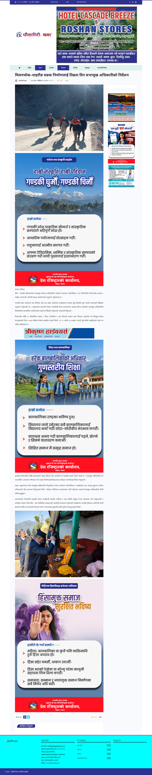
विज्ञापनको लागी (54, 2)
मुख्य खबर (79, 745)
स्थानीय (51, 68)
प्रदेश (40, 68)
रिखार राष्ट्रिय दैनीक (81, 2)
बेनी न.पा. (79, 750)
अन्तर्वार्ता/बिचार (102, 68)
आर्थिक (75, 68)
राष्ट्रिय (29, 68)
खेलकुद (87, 68)
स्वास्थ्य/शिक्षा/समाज (82, 758)
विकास (63, 68)
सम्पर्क (67, 2)
